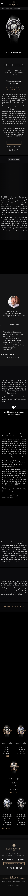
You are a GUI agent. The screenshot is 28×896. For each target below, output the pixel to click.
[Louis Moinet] (14, 3)
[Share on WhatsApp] (10, 150)
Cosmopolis (17, 8)
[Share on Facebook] (12, 150)
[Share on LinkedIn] (17, 150)
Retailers (9, 881)
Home (3, 8)
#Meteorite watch (14, 147)
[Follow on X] (14, 868)
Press (3, 881)
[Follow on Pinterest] (17, 868)
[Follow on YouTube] (21, 868)
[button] (2, 3)
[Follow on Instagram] (11, 868)
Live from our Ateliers (19, 881)
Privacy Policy (14, 883)
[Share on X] (15, 150)
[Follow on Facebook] (7, 868)
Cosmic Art (9, 8)
